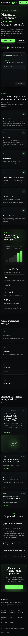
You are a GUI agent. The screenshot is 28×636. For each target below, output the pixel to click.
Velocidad (3, 619)
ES (13, 2)
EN (16, 2)
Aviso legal (20, 617)
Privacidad (20, 612)
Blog (11, 617)
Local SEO (3, 612)
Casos (11, 619)
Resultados (12, 612)
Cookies (20, 615)
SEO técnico (4, 622)
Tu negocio (6, 60)
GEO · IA (3, 615)
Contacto (12, 622)
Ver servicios (21, 40)
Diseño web (4, 617)
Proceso (12, 615)
